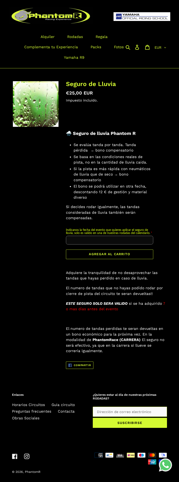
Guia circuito (63, 405)
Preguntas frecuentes (31, 411)
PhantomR (32, 471)
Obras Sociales (26, 418)
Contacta (66, 411)
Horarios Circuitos (28, 405)
